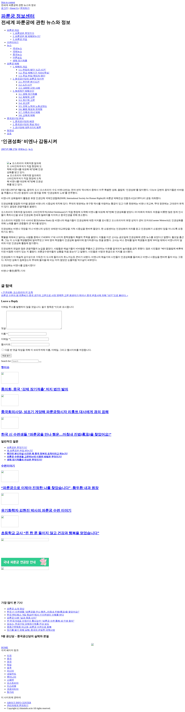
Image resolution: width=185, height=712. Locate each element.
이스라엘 (11, 686)
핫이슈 (5, 367)
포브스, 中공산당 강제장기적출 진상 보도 (28, 624)
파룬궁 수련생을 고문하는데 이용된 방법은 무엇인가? (34, 456)
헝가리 (10, 692)
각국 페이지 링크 (9, 650)
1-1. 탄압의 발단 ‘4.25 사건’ (32, 69)
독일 (9, 665)
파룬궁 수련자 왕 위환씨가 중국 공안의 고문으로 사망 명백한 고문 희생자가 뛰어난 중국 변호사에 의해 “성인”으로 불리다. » (64, 295)
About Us (14, 8)
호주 (9, 668)
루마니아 (11, 677)
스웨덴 (10, 680)
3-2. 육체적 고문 (26, 97)
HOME (4, 647)
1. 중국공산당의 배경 (23, 121)
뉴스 (9, 45)
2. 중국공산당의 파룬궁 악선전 (28, 79)
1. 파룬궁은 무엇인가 (23, 33)
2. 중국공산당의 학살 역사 (26, 124)
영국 (9, 661)
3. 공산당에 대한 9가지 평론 (27, 127)
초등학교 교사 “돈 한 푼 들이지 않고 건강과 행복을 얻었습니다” (50, 533)
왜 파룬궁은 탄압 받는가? (20, 450)
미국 (9, 655)
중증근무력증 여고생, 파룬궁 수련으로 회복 (29, 627)
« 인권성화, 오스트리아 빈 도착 (17, 292)
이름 (4, 333)
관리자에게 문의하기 (17, 705)
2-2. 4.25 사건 (25, 85)
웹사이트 (5, 344)
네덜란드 (11, 674)
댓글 (3, 328)
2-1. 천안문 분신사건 (28, 82)
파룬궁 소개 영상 (15, 608)
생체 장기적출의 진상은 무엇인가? (24, 459)
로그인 (4, 8)
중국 (9, 658)
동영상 (10, 130)
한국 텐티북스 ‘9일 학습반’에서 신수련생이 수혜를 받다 (35, 615)
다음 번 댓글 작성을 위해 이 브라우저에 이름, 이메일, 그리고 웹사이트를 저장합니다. (48, 350)
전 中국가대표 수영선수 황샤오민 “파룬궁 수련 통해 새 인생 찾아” (40, 621)
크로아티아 (12, 689)
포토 (9, 133)
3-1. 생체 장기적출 (27, 94)
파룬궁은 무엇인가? (17, 447)
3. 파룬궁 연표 (20, 39)
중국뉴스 (17, 54)
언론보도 (17, 57)
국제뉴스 (17, 51)
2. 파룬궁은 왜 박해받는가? (26, 36)
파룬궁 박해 (13, 63)
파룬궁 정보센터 (18, 16)
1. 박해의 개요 (20, 66)
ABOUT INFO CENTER (19, 702)
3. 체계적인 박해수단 (23, 91)
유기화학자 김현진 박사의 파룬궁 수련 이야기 (36, 510)
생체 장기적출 (20, 60)
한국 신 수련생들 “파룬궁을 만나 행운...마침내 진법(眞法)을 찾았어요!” (43, 612)
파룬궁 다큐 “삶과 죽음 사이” (22, 618)
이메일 (5, 339)
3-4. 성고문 (24, 103)
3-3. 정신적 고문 (26, 100)
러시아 (10, 671)
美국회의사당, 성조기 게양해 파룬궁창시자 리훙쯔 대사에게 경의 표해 (55, 412)
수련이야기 (12, 42)
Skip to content (8, 2)
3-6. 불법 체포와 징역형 (30, 109)
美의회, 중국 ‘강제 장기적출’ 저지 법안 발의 (34, 389)
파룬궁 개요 (13, 30)
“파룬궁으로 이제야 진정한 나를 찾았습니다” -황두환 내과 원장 (50, 488)
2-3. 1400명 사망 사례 (29, 88)
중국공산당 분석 (15, 118)
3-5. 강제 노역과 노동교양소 (32, 106)
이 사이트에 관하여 (11, 697)
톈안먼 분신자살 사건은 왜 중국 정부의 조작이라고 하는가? (37, 453)
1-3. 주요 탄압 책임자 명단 (31, 76)
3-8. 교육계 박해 (26, 115)
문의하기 (24, 8)
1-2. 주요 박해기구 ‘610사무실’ (34, 73)
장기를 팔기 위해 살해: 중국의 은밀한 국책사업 (31, 630)
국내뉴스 (17, 48)
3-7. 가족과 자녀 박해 (29, 112)
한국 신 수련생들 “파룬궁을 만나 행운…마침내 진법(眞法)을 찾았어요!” (56, 434)
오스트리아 (12, 683)
